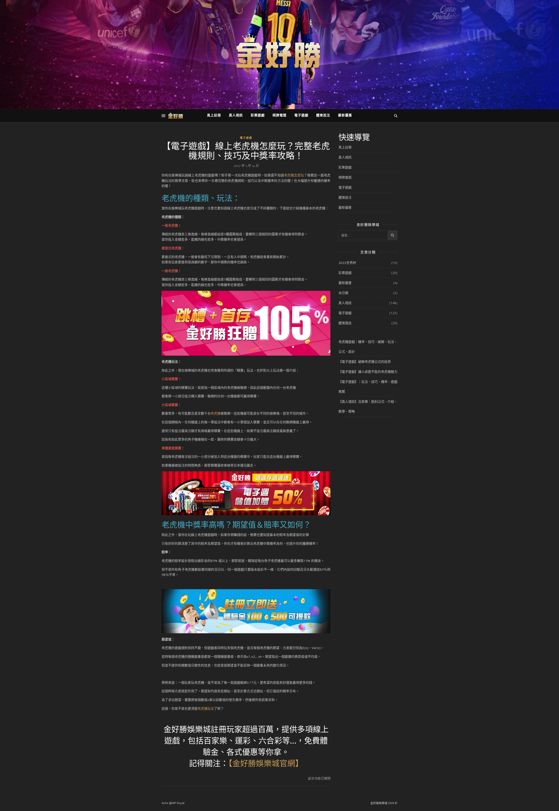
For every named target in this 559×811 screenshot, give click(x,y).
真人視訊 (236, 115)
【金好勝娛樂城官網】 (265, 763)
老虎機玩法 (206, 708)
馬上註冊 (214, 115)
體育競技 (345, 323)
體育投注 (323, 115)
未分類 (343, 293)
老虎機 (216, 413)
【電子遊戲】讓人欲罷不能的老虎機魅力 (367, 371)
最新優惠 (345, 115)
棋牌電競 (279, 115)
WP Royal (178, 803)
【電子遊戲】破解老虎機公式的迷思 (364, 361)
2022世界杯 (347, 262)
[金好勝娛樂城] (279, 52)
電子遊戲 (301, 115)
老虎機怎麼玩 (294, 175)
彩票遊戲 (258, 115)
